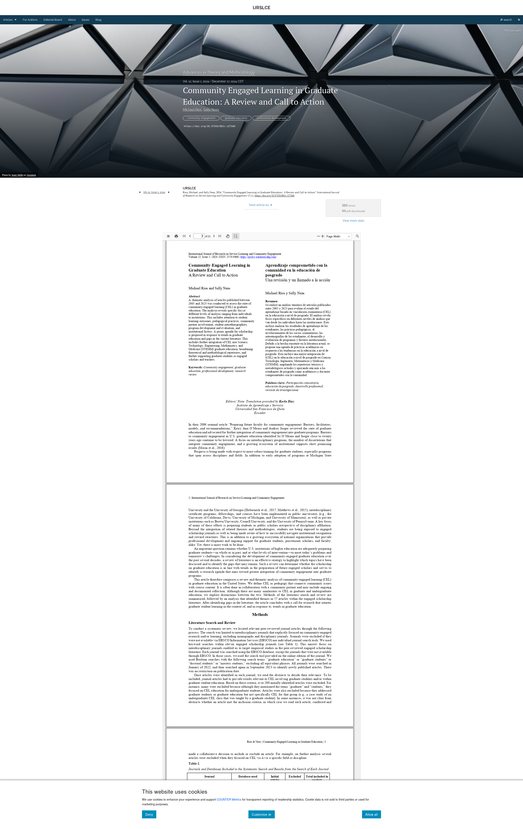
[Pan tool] (227, 236)
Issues (85, 19)
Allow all (373, 814)
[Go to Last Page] (219, 235)
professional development (271, 118)
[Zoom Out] (318, 236)
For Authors (30, 19)
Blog (98, 19)
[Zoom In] (322, 236)
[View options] (168, 236)
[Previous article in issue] (140, 192)
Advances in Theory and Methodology (219, 72)
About (72, 19)
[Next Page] (213, 235)
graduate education (236, 118)
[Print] (176, 236)
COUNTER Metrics (229, 799)
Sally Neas (211, 110)
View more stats (353, 220)
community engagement (201, 118)
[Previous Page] (190, 235)
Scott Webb (17, 175)
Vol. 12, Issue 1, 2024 (196, 81)
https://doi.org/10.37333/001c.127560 (209, 126)
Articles (7, 19)
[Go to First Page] (184, 235)
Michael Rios (192, 110)
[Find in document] (357, 236)
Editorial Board (53, 19)
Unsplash (31, 175)
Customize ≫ (263, 814)
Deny (150, 814)
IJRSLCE (189, 188)
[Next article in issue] (169, 192)
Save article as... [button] (260, 205)
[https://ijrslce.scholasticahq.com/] (258, 256)
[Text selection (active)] (235, 236)
